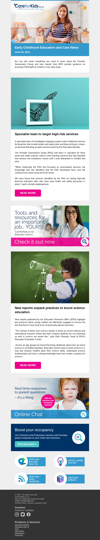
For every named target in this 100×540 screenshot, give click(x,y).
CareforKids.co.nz (22, 497)
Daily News (19, 531)
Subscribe (19, 535)
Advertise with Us (22, 527)
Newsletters (19, 533)
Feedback (30, 510)
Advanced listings (22, 525)
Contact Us (19, 510)
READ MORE (28, 192)
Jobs (17, 529)
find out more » (26, 444)
